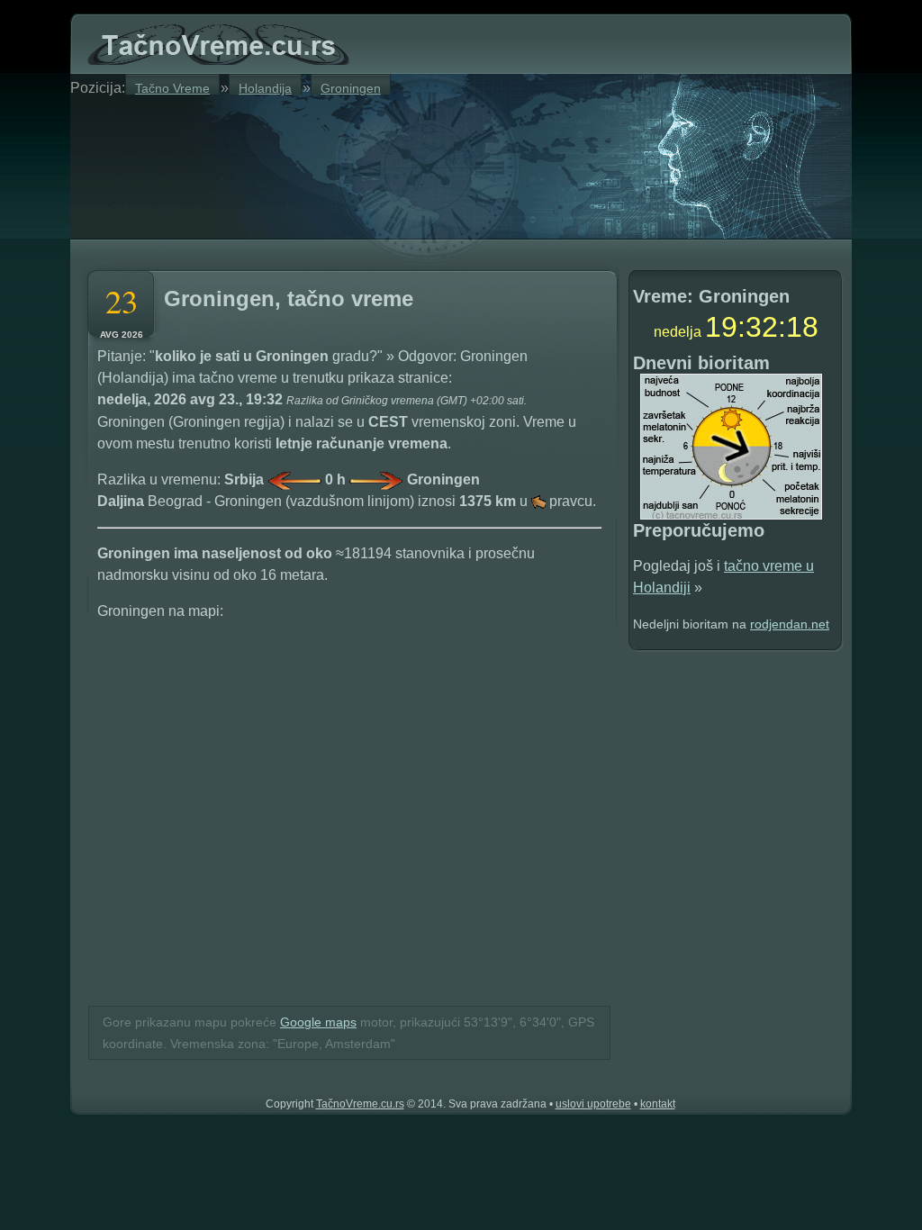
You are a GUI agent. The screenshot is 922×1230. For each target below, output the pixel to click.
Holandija (265, 88)
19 (721, 327)
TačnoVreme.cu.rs (360, 1104)
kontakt (657, 1104)
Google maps (318, 1022)
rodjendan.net (789, 624)
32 (762, 327)
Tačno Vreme (172, 88)
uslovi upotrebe (593, 1104)
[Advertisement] (299, 164)
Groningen (351, 88)
